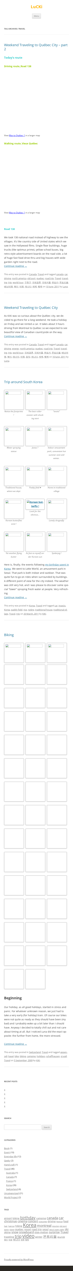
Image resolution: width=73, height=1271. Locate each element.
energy (15, 348)
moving (55, 1226)
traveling (9, 1236)
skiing (7, 1232)
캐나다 (28, 286)
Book (6, 1148)
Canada (33, 274)
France (9, 1181)
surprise (54, 1232)
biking (23, 1056)
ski (66, 1229)
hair (6, 1226)
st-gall (64, 1056)
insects (62, 605)
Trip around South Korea (23, 382)
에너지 (16, 356)
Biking (9, 635)
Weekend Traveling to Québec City (31, 307)
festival (59, 1221)
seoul (45, 1229)
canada (59, 274)
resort (27, 1229)
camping (31, 1056)
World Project (11, 1197)
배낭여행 (8, 286)
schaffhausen (53, 1056)
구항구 (27, 282)
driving (7, 278)
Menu (36, 16)
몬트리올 (63, 282)
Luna (65, 286)
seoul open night (56, 1229)
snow (14, 1232)
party (6, 1229)
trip (10, 282)
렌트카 (55, 282)
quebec (40, 278)
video (28, 1235)
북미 (16, 286)
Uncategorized (11, 1193)
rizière (31, 609)
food (65, 1221)
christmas (10, 1221)
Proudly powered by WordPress (19, 1259)
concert (33, 1221)
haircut (11, 1226)
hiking (18, 1226)
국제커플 (46, 282)
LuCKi (36, 6)
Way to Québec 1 (17, 135)
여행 (21, 286)
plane (12, 1229)
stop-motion (41, 1232)
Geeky (7, 1160)
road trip (49, 278)
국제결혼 (36, 282)
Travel (41, 274)
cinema (22, 1221)
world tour (18, 282)
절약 (28, 356)
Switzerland (35, 1052)
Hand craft (9, 1164)
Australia (10, 1172)
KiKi (44, 613)
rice (25, 609)
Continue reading (15, 266)
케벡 (34, 286)
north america (19, 278)
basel (11, 1056)
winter (38, 1236)
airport (8, 1218)
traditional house (43, 609)
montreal (44, 1225)
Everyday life (10, 1156)
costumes (43, 1221)
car (66, 274)
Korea (32, 605)
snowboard (26, 1232)
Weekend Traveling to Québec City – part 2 (36, 47)
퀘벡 (40, 286)
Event (7, 1152)
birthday (27, 1217)
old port (31, 278)
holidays (41, 1056)
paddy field (16, 609)
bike (17, 1056)
